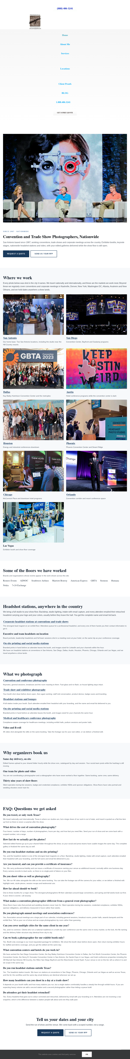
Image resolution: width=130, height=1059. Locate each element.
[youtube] (24, 3)
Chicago (7, 494)
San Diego (71, 338)
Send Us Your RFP (44, 254)
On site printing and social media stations (26, 643)
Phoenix (70, 443)
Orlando (71, 494)
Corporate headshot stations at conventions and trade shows (35, 621)
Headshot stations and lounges (19, 699)
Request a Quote (16, 254)
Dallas (6, 392)
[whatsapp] (41, 3)
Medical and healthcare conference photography (29, 718)
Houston (8, 443)
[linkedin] (16, 3)
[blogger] (37, 3)
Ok (87, 1054)
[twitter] (20, 3)
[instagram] (12, 3)
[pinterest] (28, 3)
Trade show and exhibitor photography (24, 690)
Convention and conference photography (25, 680)
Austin (70, 392)
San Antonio (10, 338)
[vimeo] (33, 3)
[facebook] (8, 3)
